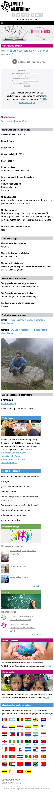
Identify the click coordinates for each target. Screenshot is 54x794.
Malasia (43, 744)
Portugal (12, 759)
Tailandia (27, 766)
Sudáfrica (12, 766)
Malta (4, 751)
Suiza (20, 766)
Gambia (28, 736)
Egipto (4, 736)
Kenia (27, 744)
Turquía (43, 766)
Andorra (4, 721)
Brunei (35, 721)
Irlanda (12, 744)
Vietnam (20, 774)
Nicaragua (27, 751)
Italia (20, 744)
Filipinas (12, 736)
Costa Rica (20, 729)
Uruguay (12, 774)
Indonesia (43, 736)
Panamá (35, 751)
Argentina (12, 721)
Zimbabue (27, 774)
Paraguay (43, 751)
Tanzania (35, 766)
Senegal (28, 759)
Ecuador (28, 729)
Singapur (35, 759)
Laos (35, 744)
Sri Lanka (43, 759)
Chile (4, 729)
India (35, 736)
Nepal (19, 751)
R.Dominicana (20, 759)
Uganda (4, 774)
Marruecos (12, 751)
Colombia (12, 729)
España (36, 729)
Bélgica (20, 721)
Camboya (43, 721)
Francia (20, 736)
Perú (4, 759)
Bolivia (28, 721)
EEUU (43, 729)
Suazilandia (4, 766)
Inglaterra (4, 744)
